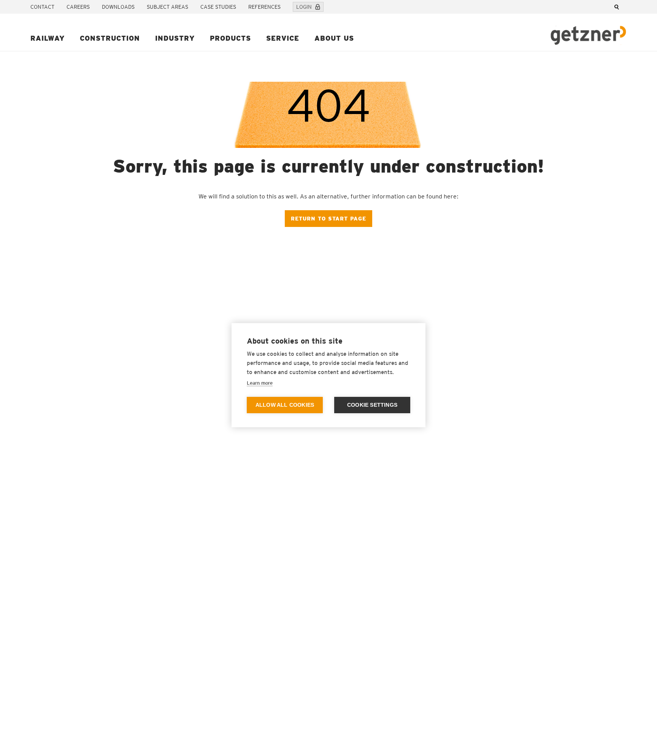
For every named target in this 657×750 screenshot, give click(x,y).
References (264, 7)
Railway (47, 38)
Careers (78, 7)
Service (282, 38)
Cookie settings (372, 405)
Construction (110, 38)
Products (230, 38)
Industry (175, 38)
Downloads (118, 7)
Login (304, 7)
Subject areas (167, 7)
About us (334, 38)
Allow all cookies (285, 405)
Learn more (260, 383)
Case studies (218, 7)
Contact (42, 7)
